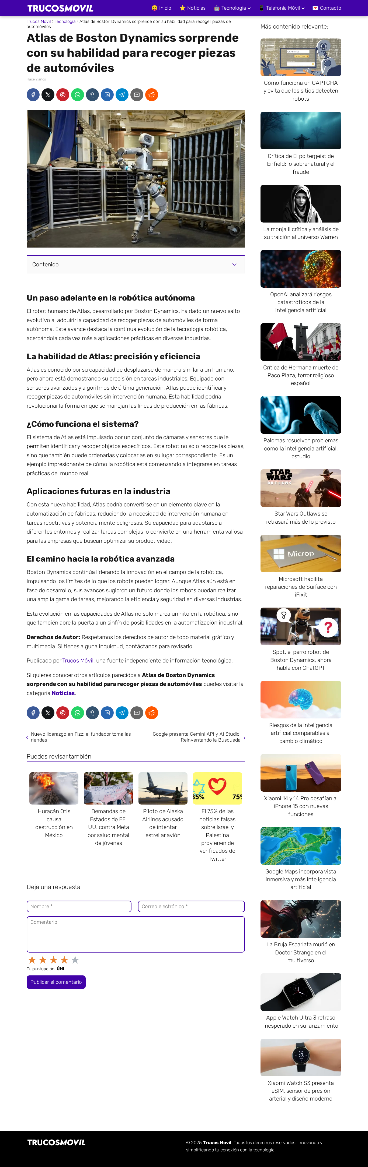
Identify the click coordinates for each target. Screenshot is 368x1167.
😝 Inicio (161, 8)
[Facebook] (33, 94)
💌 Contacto (326, 8)
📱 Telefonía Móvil (279, 8)
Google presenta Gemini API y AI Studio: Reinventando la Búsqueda (197, 737)
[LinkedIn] (107, 94)
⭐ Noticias (192, 8)
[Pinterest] (62, 94)
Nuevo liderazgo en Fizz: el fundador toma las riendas (81, 737)
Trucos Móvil (77, 660)
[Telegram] (122, 94)
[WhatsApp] (77, 94)
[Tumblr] (92, 94)
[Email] (136, 94)
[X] (47, 94)
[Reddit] (151, 94)
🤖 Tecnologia (230, 8)
